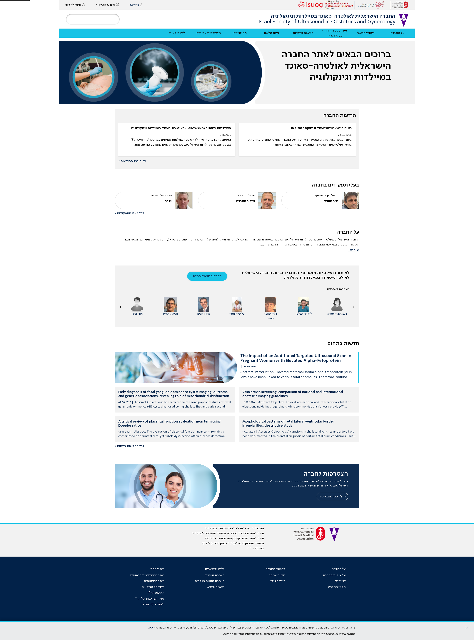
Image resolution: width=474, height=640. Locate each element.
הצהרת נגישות (214, 575)
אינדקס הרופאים (153, 587)
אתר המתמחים (154, 581)
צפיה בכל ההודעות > (132, 161)
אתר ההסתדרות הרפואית (147, 575)
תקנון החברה (337, 587)
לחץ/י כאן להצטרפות (332, 496)
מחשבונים (240, 33)
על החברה (397, 33)
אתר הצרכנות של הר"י (149, 598)
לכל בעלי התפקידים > (129, 213)
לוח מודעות (177, 33)
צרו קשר (340, 581)
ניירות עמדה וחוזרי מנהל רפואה (334, 33)
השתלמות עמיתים (208, 33)
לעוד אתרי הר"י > (152, 604)
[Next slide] (120, 307)
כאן (151, 627)
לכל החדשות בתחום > (129, 446)
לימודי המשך (366, 33)
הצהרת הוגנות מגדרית (209, 581)
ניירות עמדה (276, 575)
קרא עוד (353, 249)
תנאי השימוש (215, 587)
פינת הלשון (271, 33)
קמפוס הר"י (156, 592)
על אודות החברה (334, 575)
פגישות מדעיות (303, 33)
